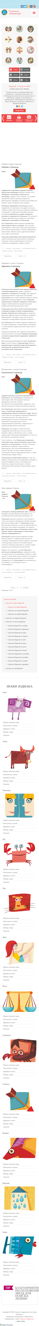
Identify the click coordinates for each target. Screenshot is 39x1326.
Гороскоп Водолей (10, 599)
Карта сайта (21, 1321)
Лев (4, 888)
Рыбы (5, 1232)
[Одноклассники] (28, 6)
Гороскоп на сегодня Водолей (18, 610)
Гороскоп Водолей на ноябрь (18, 661)
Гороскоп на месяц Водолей (15, 621)
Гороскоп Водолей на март (17, 633)
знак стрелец (16, 248)
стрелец (8, 248)
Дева (4, 937)
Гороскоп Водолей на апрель (18, 636)
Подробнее (19, 110)
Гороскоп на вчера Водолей (17, 607)
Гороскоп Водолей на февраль (18, 629)
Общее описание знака (11, 722)
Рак (4, 839)
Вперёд (25, 587)
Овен (5, 692)
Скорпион (7, 1035)
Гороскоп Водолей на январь (18, 625)
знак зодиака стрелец (28, 248)
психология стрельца (8, 476)
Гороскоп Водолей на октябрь (18, 657)
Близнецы (7, 790)
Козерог (6, 1133)
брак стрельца (18, 251)
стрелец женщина (19, 572)
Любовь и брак (8, 732)
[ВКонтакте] (22, 6)
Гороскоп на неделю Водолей (16, 618)
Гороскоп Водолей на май (17, 640)
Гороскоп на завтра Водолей (17, 614)
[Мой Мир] (31, 6)
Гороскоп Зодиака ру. (27, 1319)
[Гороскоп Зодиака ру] (12, 12)
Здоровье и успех (9, 729)
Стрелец (6, 1084)
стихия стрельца (21, 476)
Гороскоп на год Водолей (14, 668)
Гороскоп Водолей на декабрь (18, 664)
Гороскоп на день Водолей (15, 603)
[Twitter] (25, 6)
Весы (5, 986)
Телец (5, 741)
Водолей (6, 1183)
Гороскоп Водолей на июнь (17, 643)
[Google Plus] (34, 6)
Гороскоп (6, 735)
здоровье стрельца (7, 357)
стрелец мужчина (7, 572)
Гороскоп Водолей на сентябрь (18, 654)
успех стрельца (19, 357)
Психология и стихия (10, 725)
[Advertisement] (19, 141)
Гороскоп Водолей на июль (17, 647)
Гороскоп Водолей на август (17, 650)
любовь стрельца (7, 251)
